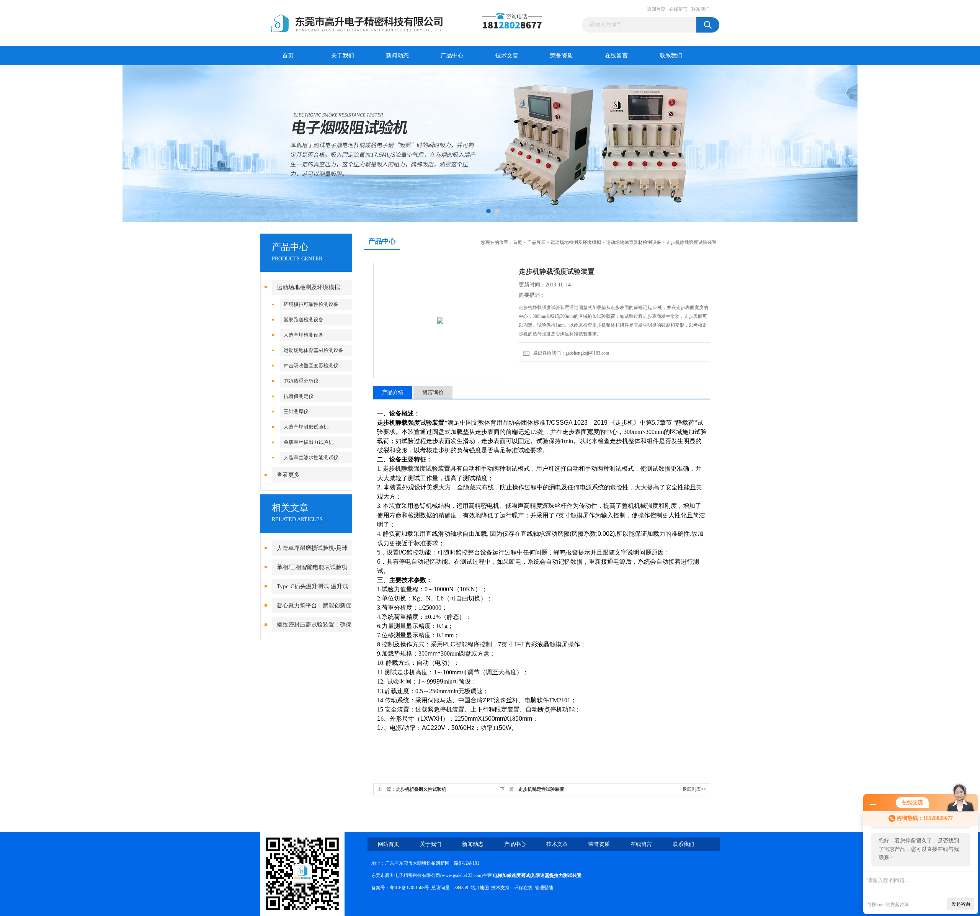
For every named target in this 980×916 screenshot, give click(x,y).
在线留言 (678, 9)
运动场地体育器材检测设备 (313, 350)
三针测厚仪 (296, 411)
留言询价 (433, 392)
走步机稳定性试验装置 (541, 789)
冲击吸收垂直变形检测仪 (311, 365)
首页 (288, 55)
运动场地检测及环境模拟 (308, 287)
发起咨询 (961, 904)
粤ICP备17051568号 (409, 887)
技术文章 (506, 55)
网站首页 (388, 844)
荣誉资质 (561, 55)
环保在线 (523, 887)
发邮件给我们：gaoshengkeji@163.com (570, 353)
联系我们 (700, 9)
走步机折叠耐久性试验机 (421, 789)
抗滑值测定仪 (299, 396)
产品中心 (452, 55)
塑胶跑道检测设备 (303, 319)
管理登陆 (544, 887)
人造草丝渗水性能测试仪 (311, 457)
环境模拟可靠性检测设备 (311, 304)
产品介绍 (392, 392)
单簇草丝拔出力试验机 (308, 442)
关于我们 (342, 55)
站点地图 (479, 887)
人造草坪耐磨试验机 (306, 427)
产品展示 (536, 242)
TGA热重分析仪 (301, 381)
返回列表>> (694, 789)
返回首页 (656, 9)
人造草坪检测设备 (303, 335)
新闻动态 (397, 55)
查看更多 (288, 475)
